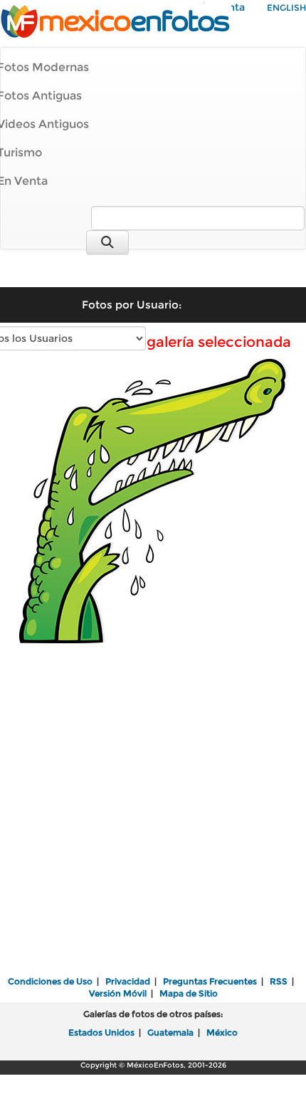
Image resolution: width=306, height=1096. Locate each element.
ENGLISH (286, 7)
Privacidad (127, 981)
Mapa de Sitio (188, 993)
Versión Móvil (118, 993)
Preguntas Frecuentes (210, 981)
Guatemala (170, 1032)
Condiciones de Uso (50, 981)
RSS (278, 981)
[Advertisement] (153, 810)
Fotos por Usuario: (131, 304)
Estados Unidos (101, 1032)
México (222, 1032)
